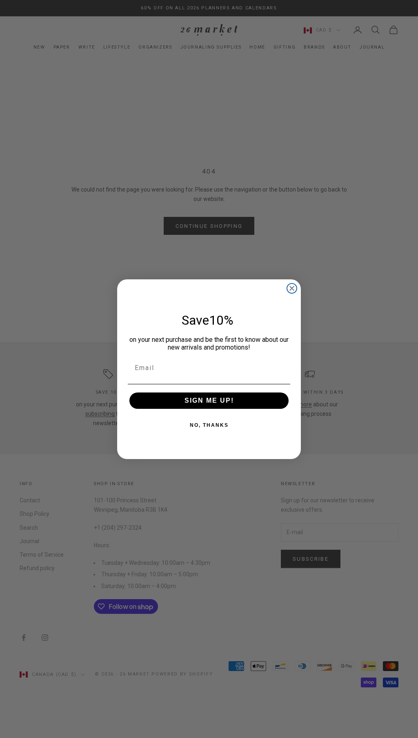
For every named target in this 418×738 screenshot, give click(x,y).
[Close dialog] (292, 288)
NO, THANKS (209, 425)
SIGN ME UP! (209, 400)
